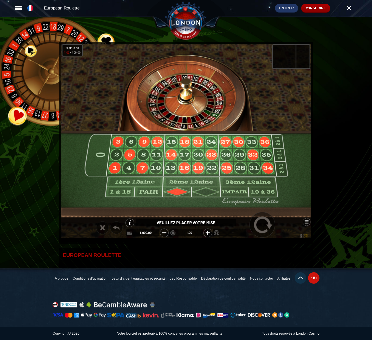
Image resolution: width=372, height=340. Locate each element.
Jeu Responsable (183, 278)
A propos (61, 278)
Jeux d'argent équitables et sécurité (139, 278)
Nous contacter (261, 278)
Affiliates (283, 278)
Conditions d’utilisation (90, 278)
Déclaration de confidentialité (223, 278)
